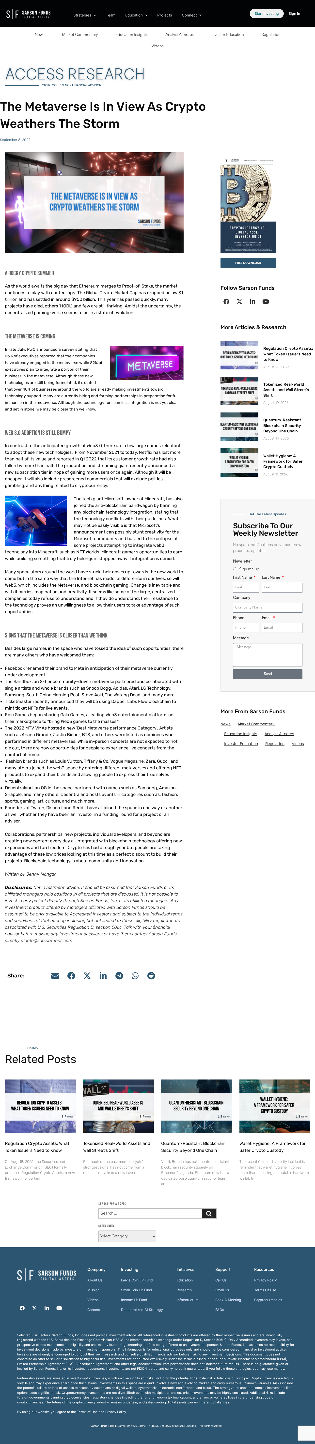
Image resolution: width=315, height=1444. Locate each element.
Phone (238, 618)
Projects (164, 15)
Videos (158, 46)
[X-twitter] (239, 301)
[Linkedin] (252, 301)
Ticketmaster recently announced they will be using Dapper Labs (71, 701)
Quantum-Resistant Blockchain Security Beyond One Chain (282, 425)
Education (134, 15)
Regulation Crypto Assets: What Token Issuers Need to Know (288, 354)
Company (241, 598)
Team (110, 15)
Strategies (82, 15)
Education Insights (131, 35)
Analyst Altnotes (179, 35)
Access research (75, 74)
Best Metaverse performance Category (117, 728)
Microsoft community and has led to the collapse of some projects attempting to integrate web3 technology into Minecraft (91, 545)
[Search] (209, 1213)
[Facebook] (226, 301)
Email (267, 618)
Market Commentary (80, 35)
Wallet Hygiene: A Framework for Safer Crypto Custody (283, 461)
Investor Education (227, 35)
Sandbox (23, 681)
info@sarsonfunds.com (49, 940)
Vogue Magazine (127, 761)
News (39, 35)
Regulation (271, 35)
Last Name (271, 578)
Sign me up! (250, 569)
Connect (189, 15)
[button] (55, 975)
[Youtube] (265, 301)
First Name (243, 578)
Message (241, 638)
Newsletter (242, 561)
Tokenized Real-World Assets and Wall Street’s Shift (286, 390)
